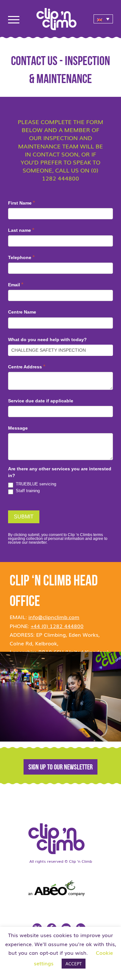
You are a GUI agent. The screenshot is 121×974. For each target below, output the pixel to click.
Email (15, 284)
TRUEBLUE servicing (35, 484)
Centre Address (26, 366)
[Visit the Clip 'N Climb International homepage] (60, 836)
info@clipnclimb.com (53, 617)
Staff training (27, 490)
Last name (21, 230)
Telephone (21, 257)
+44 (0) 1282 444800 (57, 626)
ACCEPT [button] (74, 964)
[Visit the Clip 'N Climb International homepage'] (60, 16)
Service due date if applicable (40, 400)
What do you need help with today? (47, 339)
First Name (21, 203)
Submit (24, 516)
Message (18, 428)
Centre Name (22, 312)
